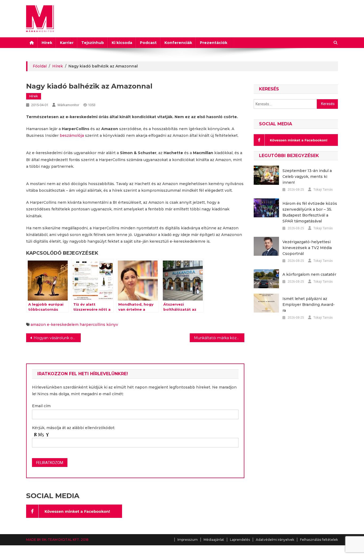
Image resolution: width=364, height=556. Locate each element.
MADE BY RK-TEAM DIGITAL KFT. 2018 (57, 540)
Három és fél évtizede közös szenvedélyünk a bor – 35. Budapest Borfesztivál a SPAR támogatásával (309, 212)
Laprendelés (240, 540)
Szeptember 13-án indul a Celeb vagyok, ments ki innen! (307, 176)
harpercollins (92, 324)
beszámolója (72, 135)
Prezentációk (213, 42)
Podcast (148, 42)
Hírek (47, 42)
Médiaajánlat (214, 540)
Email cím (41, 405)
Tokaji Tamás (323, 189)
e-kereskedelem (63, 324)
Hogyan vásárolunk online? (57, 337)
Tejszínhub (92, 42)
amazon (38, 324)
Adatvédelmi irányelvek (275, 540)
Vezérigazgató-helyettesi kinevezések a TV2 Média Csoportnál (307, 247)
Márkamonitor (68, 105)
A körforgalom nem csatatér (309, 274)
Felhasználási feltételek (319, 540)
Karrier (67, 42)
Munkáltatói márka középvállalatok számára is (219, 337)
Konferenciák (178, 42)
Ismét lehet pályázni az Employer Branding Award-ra (308, 304)
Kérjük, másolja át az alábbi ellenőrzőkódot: (73, 427)
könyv (112, 324)
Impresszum (187, 540)
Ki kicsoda (122, 42)
